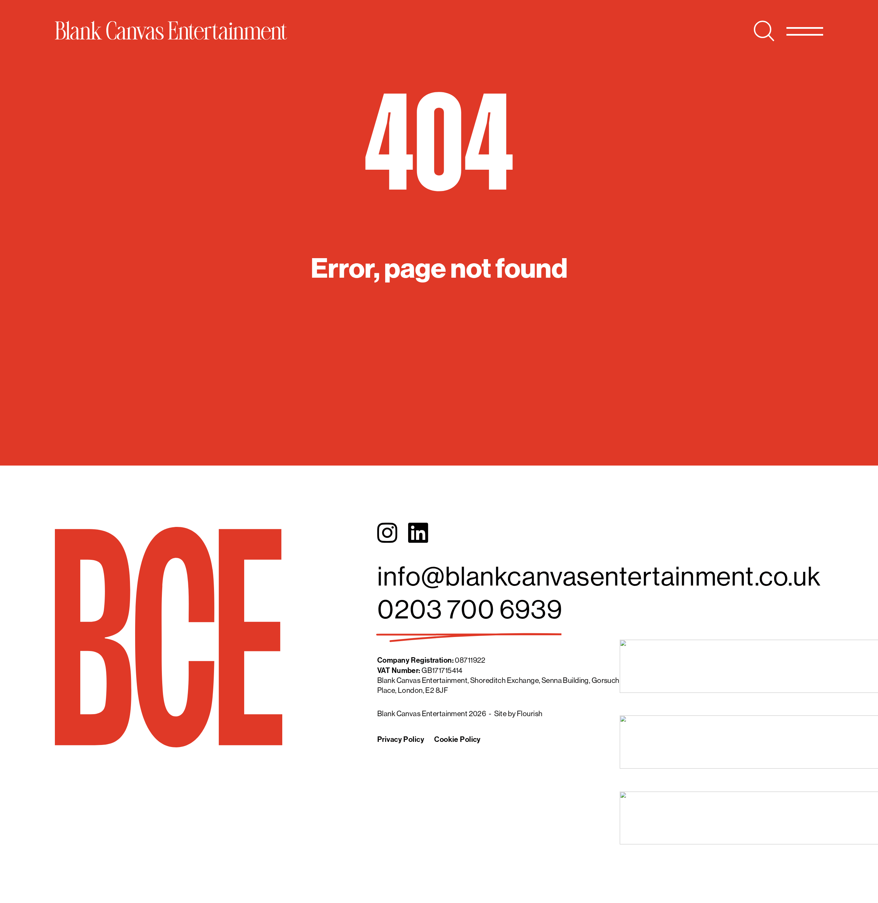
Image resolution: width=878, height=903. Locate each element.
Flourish (529, 713)
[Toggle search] (764, 31)
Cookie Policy (457, 739)
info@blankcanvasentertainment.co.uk (599, 575)
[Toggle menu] (804, 31)
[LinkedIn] (418, 533)
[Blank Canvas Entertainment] (171, 30)
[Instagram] (387, 533)
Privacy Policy (400, 739)
